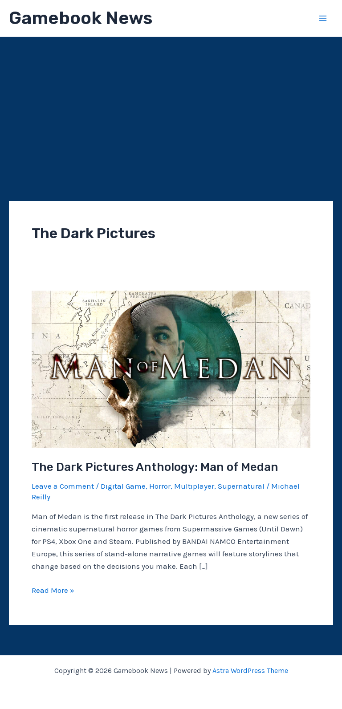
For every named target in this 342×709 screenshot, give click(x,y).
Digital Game (123, 486)
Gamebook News (80, 18)
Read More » (53, 590)
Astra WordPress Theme (250, 670)
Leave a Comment (63, 486)
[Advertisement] (171, 103)
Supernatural (241, 486)
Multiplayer (194, 486)
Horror (160, 486)
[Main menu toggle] (323, 18)
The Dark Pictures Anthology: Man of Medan (155, 467)
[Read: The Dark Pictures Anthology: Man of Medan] (171, 368)
